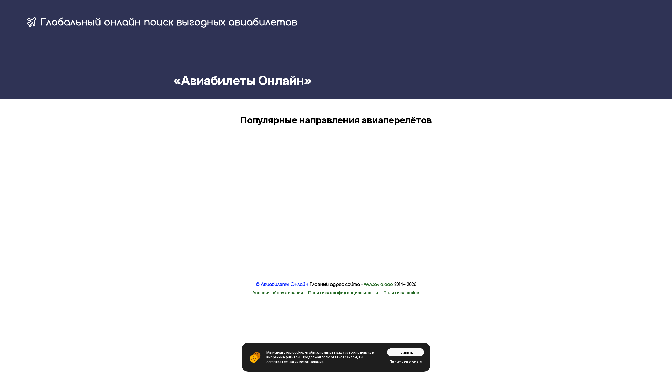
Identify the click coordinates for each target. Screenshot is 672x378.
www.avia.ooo (378, 284)
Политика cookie (401, 292)
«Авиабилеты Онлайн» (242, 80)
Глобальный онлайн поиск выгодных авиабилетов (168, 22)
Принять (405, 352)
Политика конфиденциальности (343, 292)
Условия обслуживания (278, 292)
